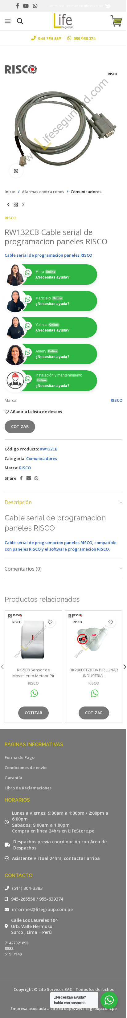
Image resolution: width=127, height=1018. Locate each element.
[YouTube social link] (26, 5)
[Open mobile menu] (8, 21)
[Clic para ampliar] (16, 171)
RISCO (10, 218)
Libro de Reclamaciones (28, 788)
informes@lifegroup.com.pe (42, 909)
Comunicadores (86, 191)
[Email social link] (29, 478)
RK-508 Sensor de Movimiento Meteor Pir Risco (33, 675)
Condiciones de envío (26, 767)
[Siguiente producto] (23, 205)
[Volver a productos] (15, 205)
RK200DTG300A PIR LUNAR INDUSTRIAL (94, 672)
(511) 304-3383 (27, 888)
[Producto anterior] (8, 205)
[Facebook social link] (17, 5)
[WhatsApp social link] (35, 5)
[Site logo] (64, 20)
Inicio (10, 191)
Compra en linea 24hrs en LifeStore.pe (53, 831)
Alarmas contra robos (43, 191)
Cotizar (20, 426)
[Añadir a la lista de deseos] (50, 622)
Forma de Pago (20, 757)
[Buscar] (20, 21)
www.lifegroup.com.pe (94, 1008)
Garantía (13, 777)
